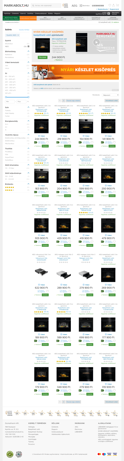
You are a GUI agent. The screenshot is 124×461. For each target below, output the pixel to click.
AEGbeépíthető (62, 18)
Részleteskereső (115, 13)
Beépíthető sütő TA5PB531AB (64, 110)
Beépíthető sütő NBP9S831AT (86, 308)
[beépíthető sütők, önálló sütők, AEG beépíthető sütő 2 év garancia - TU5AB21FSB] (108, 126)
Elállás (50, 13)
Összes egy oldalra (73, 100)
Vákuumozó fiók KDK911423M (41, 259)
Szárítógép (32, 439)
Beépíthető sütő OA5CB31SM (41, 160)
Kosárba (45, 146)
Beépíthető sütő (34, 429)
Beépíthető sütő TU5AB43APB (108, 308)
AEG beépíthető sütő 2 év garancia (41, 106)
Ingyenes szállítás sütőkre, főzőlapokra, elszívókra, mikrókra (107, 435)
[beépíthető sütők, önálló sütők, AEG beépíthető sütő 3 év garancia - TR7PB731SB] (63, 374)
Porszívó (31, 444)
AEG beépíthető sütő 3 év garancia (86, 156)
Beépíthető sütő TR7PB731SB (64, 358)
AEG (41, 88)
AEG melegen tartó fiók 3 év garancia (64, 255)
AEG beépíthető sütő (59, 39)
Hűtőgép (31, 427)
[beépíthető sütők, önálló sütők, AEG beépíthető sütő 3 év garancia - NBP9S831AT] (86, 324)
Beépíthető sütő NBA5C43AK (41, 358)
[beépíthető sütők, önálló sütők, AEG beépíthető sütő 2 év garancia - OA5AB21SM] (86, 126)
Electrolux (78, 429)
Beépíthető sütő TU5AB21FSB (108, 110)
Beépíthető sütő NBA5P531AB (108, 259)
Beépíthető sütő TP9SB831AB (64, 308)
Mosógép (31, 437)
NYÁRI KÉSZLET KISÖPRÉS (28, 18)
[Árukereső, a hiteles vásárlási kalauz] (10, 454)
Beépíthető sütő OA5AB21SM (86, 110)
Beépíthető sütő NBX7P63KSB (108, 358)
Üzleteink (15, 13)
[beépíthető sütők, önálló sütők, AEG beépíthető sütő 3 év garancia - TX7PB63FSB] (86, 374)
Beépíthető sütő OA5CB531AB (64, 160)
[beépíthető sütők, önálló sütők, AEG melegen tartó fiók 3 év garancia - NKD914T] (86, 275)
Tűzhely (31, 442)
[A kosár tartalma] (117, 6)
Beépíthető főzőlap (35, 432)
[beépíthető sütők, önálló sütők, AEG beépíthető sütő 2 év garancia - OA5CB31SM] (41, 176)
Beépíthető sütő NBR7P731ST (108, 209)
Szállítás (30, 13)
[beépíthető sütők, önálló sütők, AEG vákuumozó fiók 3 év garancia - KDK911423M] (41, 275)
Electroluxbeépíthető (96, 18)
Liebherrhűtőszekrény (113, 18)
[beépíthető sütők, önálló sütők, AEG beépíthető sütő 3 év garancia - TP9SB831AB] (63, 324)
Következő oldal (112, 100)
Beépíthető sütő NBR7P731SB (64, 209)
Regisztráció (114, 9)
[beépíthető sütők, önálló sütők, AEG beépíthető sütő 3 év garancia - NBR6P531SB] (41, 225)
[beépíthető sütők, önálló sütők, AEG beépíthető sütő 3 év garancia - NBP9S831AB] (86, 176)
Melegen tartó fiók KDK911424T (63, 259)
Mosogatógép (33, 434)
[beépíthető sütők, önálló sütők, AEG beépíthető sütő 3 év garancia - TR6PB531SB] (108, 176)
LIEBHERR (78, 432)
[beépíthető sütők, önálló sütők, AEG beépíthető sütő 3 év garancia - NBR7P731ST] (108, 225)
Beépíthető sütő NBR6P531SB (41, 209)
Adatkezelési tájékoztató (61, 434)
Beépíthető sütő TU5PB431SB (41, 308)
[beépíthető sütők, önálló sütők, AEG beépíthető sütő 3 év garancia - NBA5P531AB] (108, 275)
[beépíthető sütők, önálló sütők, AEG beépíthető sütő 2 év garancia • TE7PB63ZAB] (42, 45)
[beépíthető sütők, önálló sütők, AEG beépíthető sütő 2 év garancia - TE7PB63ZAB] (41, 126)
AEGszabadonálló (45, 18)
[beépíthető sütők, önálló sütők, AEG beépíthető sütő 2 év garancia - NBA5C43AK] (41, 374)
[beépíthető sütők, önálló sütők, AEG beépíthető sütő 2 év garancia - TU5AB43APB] (108, 324)
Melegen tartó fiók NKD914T (86, 259)
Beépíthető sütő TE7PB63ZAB (41, 110)
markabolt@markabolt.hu (14, 432)
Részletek (42, 57)
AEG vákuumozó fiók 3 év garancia (41, 255)
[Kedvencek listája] (110, 5)
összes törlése (24, 30)
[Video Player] (96, 42)
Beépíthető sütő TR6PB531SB (108, 160)
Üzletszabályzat (40, 13)
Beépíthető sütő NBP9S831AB (86, 160)
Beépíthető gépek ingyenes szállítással (11, 18)
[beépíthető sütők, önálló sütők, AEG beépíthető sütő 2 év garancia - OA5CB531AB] (63, 176)
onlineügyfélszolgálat (101, 13)
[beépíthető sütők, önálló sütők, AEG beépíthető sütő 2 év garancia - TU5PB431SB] (41, 324)
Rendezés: (96, 95)
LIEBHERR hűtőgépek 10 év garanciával (108, 427)
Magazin (57, 13)
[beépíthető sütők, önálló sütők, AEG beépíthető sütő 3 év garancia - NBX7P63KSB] (108, 374)
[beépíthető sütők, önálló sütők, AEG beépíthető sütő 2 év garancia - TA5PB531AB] (63, 126)
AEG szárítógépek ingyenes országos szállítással (108, 440)
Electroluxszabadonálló (79, 18)
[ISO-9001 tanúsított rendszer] (19, 454)
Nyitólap (7, 13)
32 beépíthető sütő (104, 22)
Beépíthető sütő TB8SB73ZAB (86, 209)
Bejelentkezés (103, 9)
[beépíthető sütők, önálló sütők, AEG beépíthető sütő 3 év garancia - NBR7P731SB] (63, 225)
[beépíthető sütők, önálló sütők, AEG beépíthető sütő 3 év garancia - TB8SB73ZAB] (86, 225)
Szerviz (23, 13)
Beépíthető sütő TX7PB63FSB (86, 358)
